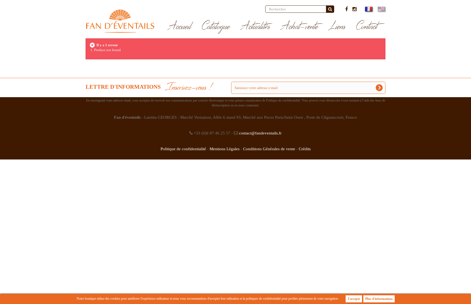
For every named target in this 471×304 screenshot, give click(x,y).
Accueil (179, 27)
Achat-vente (299, 27)
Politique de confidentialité (183, 149)
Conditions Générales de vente (269, 149)
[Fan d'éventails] (120, 21)
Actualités (255, 27)
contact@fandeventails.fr (260, 133)
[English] (381, 9)
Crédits (305, 149)
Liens (337, 27)
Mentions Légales (225, 149)
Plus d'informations (379, 299)
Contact (367, 27)
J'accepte (354, 299)
